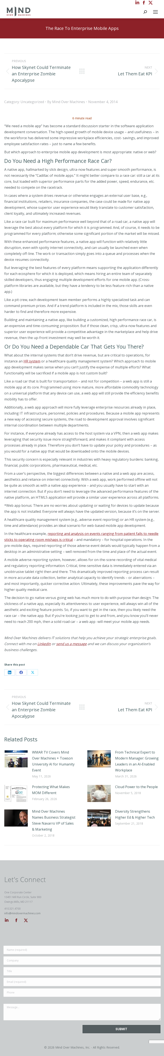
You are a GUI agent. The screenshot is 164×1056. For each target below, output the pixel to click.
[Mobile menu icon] (155, 12)
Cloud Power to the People (136, 786)
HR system (31, 361)
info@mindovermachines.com (22, 913)
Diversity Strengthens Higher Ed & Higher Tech (135, 814)
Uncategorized (32, 101)
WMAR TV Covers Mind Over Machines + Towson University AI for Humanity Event (53, 761)
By (66, 102)
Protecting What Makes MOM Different (51, 789)
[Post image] (16, 758)
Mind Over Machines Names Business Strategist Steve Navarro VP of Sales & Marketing (53, 820)
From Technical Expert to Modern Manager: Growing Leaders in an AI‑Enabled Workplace (137, 761)
